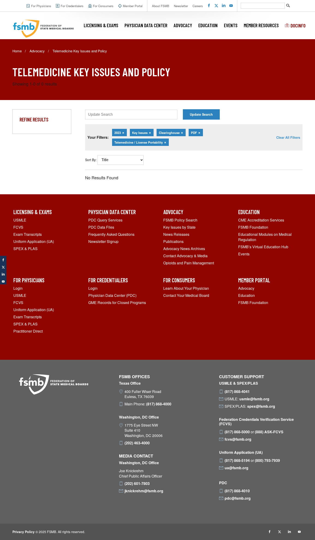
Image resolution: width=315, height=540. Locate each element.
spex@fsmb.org (261, 406)
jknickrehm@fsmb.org (144, 490)
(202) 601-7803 (137, 483)
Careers (198, 6)
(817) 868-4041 (237, 391)
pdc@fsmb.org (238, 498)
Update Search (201, 114)
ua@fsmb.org (236, 467)
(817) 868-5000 (237, 431)
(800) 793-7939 (267, 460)
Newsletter (181, 6)
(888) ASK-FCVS (269, 431)
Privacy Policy (23, 531)
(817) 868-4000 (158, 404)
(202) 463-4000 (137, 443)
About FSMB (160, 6)
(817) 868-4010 (237, 490)
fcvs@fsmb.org (238, 439)
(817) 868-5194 (237, 460)
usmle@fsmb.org (254, 398)
